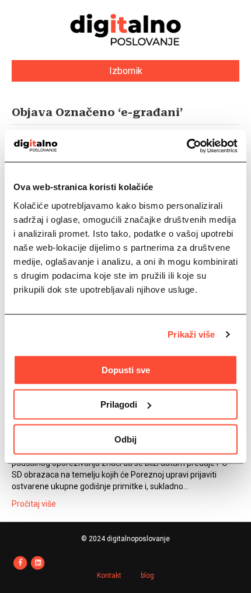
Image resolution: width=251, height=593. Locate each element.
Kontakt (109, 575)
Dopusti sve (126, 369)
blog (147, 575)
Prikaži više (191, 334)
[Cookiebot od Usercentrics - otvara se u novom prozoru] (186, 145)
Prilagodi (118, 404)
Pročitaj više (34, 503)
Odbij (125, 439)
